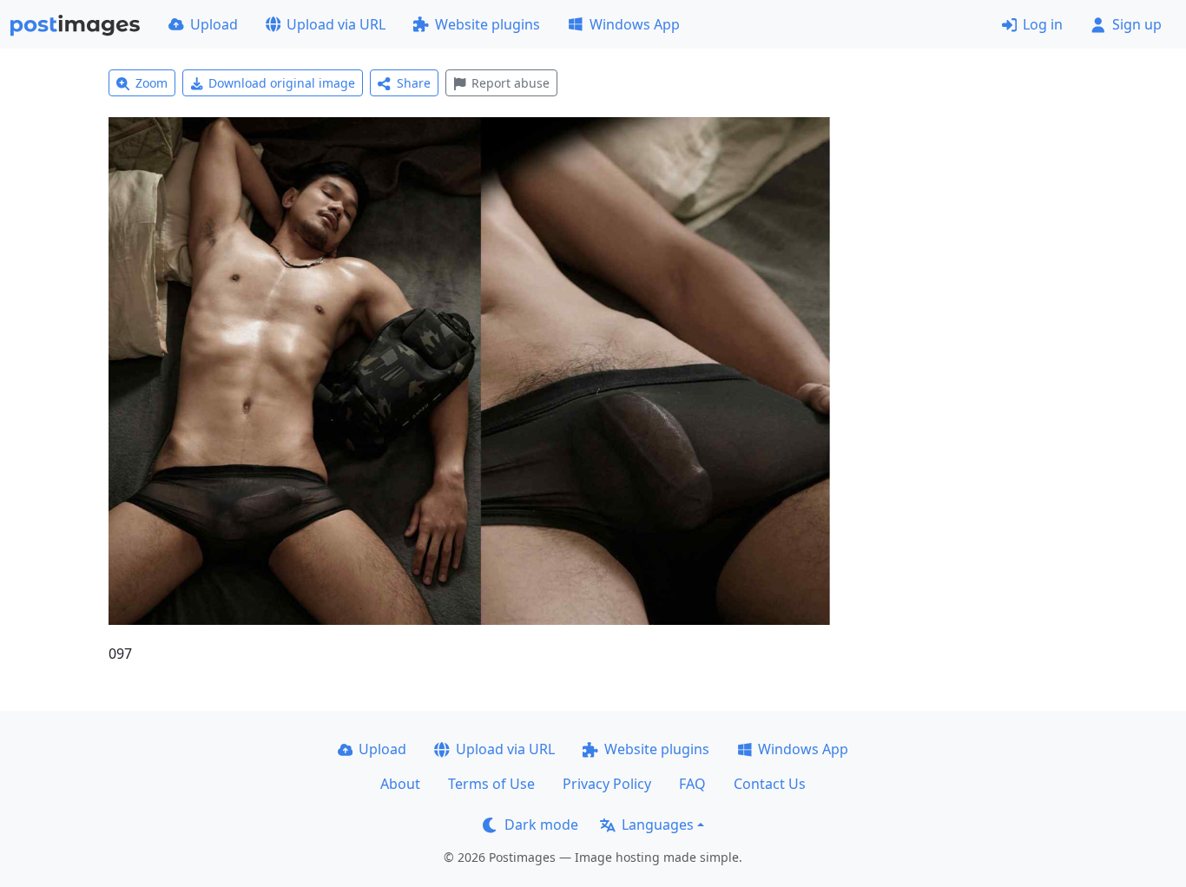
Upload (214, 24)
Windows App (635, 24)
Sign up (1137, 24)
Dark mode (541, 824)
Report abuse (510, 83)
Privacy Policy (607, 783)
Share (414, 83)
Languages (658, 824)
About (400, 783)
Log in (1043, 24)
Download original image (281, 83)
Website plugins (487, 24)
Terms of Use (491, 783)
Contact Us (770, 783)
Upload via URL (336, 24)
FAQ (692, 783)
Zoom (151, 83)
